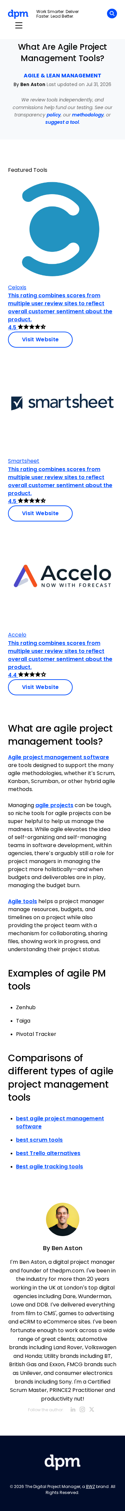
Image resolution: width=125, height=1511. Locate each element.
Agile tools (22, 901)
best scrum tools (39, 1140)
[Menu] (18, 25)
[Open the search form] (112, 14)
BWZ (90, 1486)
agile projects (54, 805)
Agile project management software (58, 757)
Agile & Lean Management (62, 75)
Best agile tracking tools (49, 1166)
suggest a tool (62, 122)
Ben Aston (32, 84)
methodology (88, 114)
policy (54, 114)
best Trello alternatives (48, 1153)
